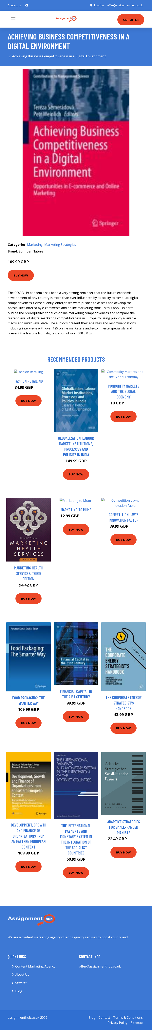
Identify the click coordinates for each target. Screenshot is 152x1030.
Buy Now (20, 275)
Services (21, 983)
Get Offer (131, 20)
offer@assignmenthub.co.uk (125, 5)
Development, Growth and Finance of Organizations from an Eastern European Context (28, 835)
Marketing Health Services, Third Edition (28, 573)
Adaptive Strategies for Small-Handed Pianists (123, 827)
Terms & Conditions (128, 1017)
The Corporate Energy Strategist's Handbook (123, 703)
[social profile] (27, 5)
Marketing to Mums (76, 509)
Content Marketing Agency (35, 966)
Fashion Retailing (28, 380)
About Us (22, 974)
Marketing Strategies (60, 244)
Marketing (35, 244)
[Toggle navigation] (13, 19)
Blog (18, 991)
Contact (104, 1017)
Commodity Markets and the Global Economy (123, 391)
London (99, 5)
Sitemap (137, 1022)
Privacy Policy (117, 1022)
